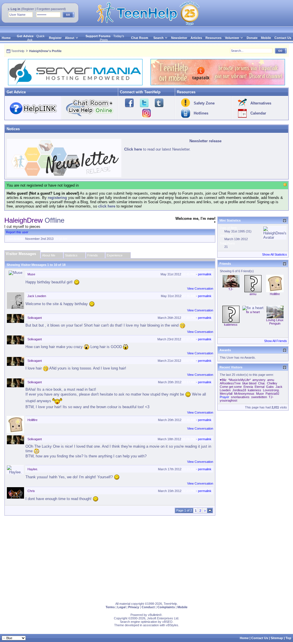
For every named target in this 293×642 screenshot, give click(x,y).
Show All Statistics (274, 254)
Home (6, 37)
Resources (213, 37)
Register (28, 9)
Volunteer (232, 37)
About (69, 37)
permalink (204, 274)
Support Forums (98, 36)
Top (288, 638)
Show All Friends (275, 341)
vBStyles (172, 625)
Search (158, 37)
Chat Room (139, 37)
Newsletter (179, 37)
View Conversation (200, 288)
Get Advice (25, 36)
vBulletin (153, 615)
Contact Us (282, 37)
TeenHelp (17, 51)
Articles (196, 37)
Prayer (224, 397)
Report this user (17, 232)
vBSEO (167, 621)
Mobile (266, 37)
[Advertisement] (146, 557)
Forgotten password (51, 9)
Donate (252, 37)
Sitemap (277, 638)
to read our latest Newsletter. (157, 149)
